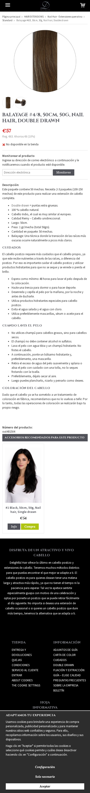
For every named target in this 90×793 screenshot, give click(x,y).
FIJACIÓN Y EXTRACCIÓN (68, 670)
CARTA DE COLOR (64, 655)
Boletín (58, 690)
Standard (7, 20)
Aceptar (45, 786)
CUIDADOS (59, 660)
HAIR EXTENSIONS (34, 16)
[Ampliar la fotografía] (45, 61)
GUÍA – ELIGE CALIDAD (67, 675)
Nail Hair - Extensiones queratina (65, 16)
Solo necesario (45, 777)
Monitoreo (63, 172)
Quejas (17, 660)
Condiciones (21, 665)
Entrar (17, 675)
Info (14, 527)
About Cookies (22, 680)
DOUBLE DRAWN (63, 665)
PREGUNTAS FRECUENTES (69, 680)
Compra (29, 527)
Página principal (11, 16)
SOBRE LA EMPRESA (65, 685)
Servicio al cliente (25, 670)
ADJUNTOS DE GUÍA (65, 650)
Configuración (45, 767)
